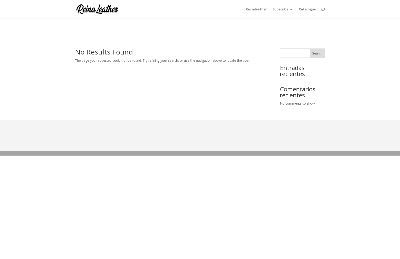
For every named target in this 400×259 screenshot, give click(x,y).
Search (317, 53)
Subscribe (280, 9)
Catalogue (307, 9)
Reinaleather (256, 9)
